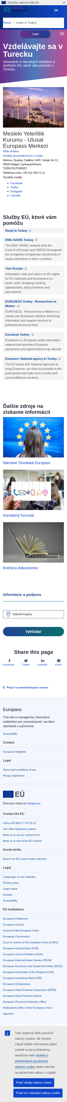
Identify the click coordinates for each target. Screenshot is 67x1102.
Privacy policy (11, 882)
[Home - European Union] (26, 12)
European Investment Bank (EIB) (22, 978)
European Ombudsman (17, 983)
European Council (13, 924)
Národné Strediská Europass (26, 463)
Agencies (8, 1013)
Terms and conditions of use (19, 769)
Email (58, 664)
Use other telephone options (19, 828)
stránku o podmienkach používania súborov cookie (31, 1061)
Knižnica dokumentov (20, 568)
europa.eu (33, 803)
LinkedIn (15, 195)
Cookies (7, 894)
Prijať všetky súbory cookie (34, 1082)
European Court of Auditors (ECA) (23, 954)
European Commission (16, 936)
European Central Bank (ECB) (20, 948)
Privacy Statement (13, 775)
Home (7, 22)
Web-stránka (11, 151)
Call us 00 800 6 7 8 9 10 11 (19, 822)
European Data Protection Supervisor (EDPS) (29, 989)
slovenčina (57, 12)
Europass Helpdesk (14, 751)
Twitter (14, 187)
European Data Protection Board (22, 995)
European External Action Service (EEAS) (27, 960)
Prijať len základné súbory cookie (38, 1093)
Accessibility (10, 733)
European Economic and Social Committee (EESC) (33, 966)
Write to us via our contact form (21, 834)
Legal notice (10, 888)
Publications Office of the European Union (27, 1007)
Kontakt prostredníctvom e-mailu (23, 155)
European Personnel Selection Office (24, 1001)
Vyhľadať (33, 632)
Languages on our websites (19, 876)
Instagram (16, 191)
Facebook (16, 183)
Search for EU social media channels (24, 858)
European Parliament (15, 918)
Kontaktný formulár (18, 515)
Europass (12, 709)
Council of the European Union (21, 930)
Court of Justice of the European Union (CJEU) (30, 942)
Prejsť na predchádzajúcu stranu (27, 687)
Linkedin (42, 664)
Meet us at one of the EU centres (22, 840)
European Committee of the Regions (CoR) (28, 972)
